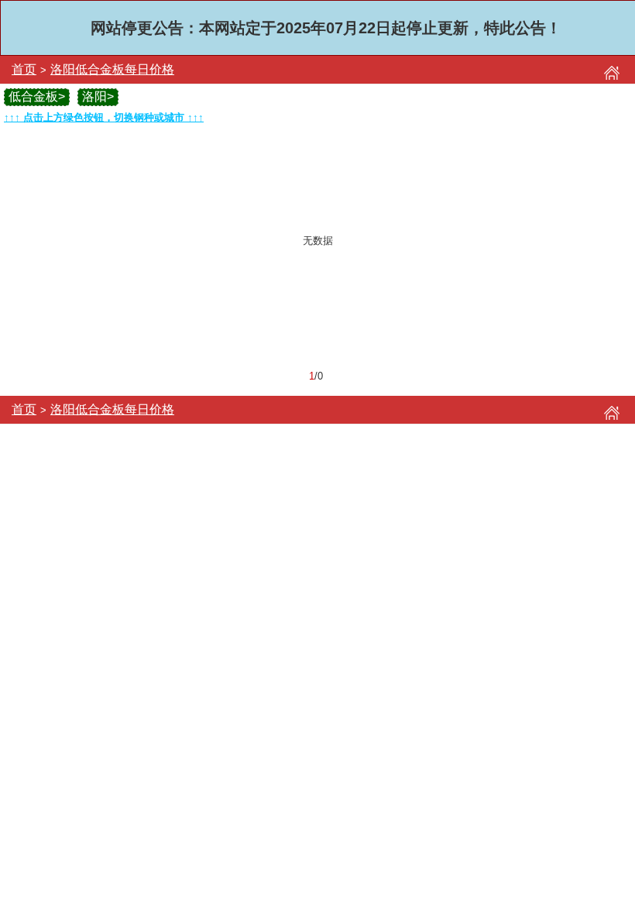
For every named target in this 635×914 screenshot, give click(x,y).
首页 (24, 69)
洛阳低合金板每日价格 (112, 69)
